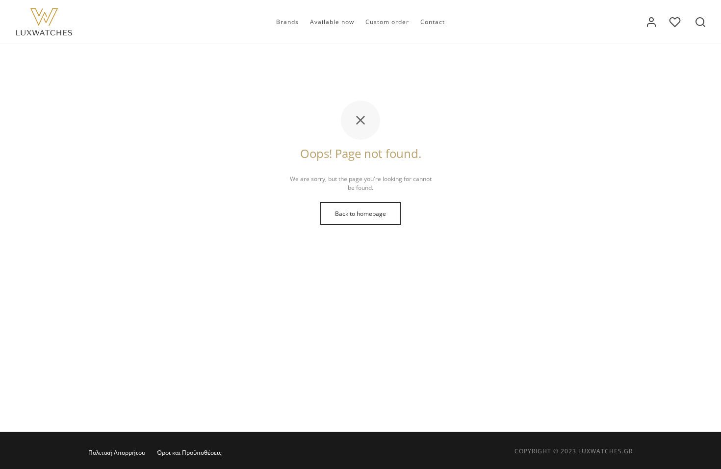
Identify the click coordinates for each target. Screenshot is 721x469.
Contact (432, 22)
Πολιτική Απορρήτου (116, 452)
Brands (287, 22)
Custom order (387, 22)
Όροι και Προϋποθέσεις (189, 452)
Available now (332, 22)
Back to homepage (360, 213)
